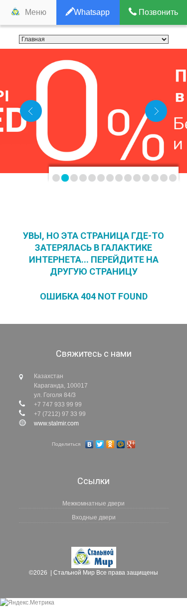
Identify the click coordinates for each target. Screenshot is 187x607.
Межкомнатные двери (93, 503)
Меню (35, 12)
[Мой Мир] (121, 444)
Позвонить (157, 12)
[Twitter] (100, 444)
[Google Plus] (131, 444)
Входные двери (94, 517)
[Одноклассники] (110, 444)
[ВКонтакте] (89, 444)
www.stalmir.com (56, 423)
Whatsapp (92, 12)
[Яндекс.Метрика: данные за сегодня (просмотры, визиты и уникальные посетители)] (27, 602)
